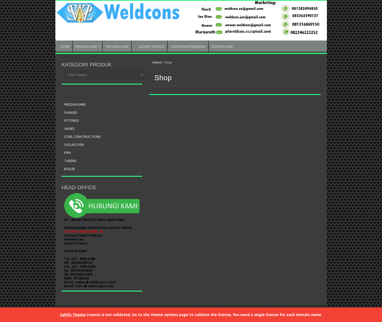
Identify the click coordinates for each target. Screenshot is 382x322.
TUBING (70, 161)
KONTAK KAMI (222, 47)
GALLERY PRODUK (151, 47)
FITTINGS (71, 121)
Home (156, 62)
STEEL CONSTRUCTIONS (82, 137)
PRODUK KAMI (86, 47)
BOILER (69, 169)
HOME (65, 47)
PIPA (67, 153)
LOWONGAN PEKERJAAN (188, 47)
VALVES (69, 129)
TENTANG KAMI (117, 47)
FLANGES (70, 113)
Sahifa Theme (72, 315)
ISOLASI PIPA (74, 145)
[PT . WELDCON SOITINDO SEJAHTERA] (191, 21)
